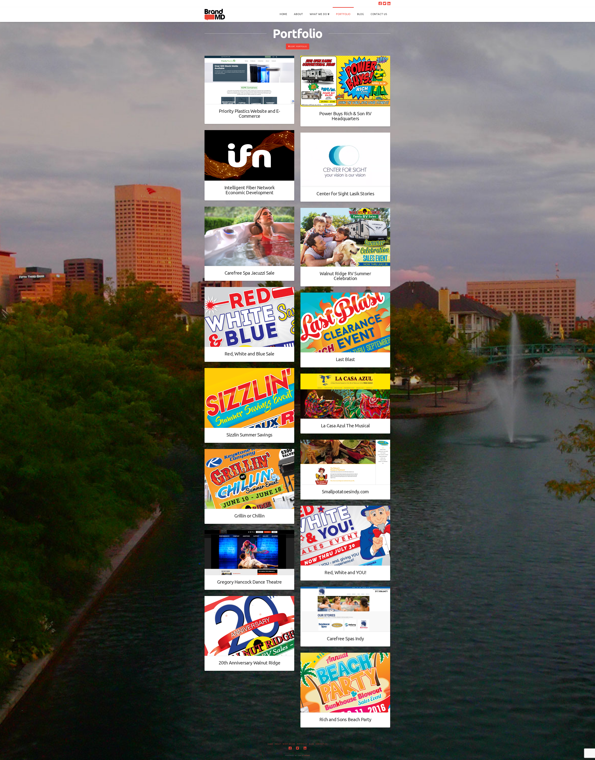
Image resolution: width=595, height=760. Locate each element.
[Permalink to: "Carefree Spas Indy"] (345, 609)
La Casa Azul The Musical (345, 425)
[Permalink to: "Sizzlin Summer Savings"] (249, 398)
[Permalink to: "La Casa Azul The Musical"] (345, 396)
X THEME (306, 755)
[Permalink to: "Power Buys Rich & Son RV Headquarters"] (345, 81)
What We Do (289, 744)
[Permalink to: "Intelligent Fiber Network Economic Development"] (249, 155)
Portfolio (302, 744)
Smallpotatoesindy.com (345, 491)
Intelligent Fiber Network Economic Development (249, 190)
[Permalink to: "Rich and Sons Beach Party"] (345, 682)
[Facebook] (380, 3)
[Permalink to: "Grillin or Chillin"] (249, 479)
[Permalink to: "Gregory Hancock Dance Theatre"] (249, 552)
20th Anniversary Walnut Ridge (249, 662)
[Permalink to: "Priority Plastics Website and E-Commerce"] (249, 80)
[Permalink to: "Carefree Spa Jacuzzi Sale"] (249, 236)
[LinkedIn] (388, 3)
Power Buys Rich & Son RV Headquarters (345, 116)
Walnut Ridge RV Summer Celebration (345, 276)
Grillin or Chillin (249, 515)
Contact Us (321, 744)
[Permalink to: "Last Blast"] (345, 322)
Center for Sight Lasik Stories (345, 193)
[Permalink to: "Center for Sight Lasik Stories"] (345, 160)
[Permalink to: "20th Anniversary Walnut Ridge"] (249, 626)
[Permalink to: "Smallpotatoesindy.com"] (345, 462)
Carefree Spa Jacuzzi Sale (249, 273)
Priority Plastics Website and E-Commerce (249, 113)
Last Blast (345, 359)
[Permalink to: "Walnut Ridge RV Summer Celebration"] (345, 237)
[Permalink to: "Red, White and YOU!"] (345, 535)
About (278, 744)
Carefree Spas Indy (345, 638)
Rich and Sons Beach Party (345, 719)
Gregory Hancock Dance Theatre (249, 582)
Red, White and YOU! (345, 572)
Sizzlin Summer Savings (249, 434)
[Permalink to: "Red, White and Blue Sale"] (249, 317)
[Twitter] (384, 3)
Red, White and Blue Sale (249, 353)
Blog (311, 744)
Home (270, 744)
